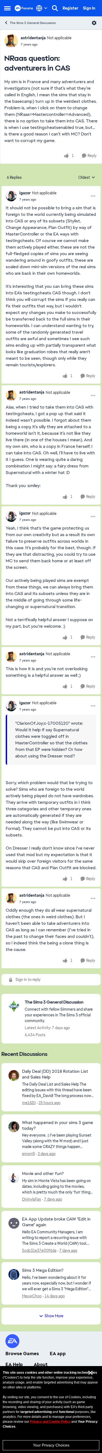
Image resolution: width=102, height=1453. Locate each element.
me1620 (29, 1102)
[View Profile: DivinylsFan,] (13, 1177)
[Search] (55, 8)
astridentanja (33, 37)
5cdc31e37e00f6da (39, 1250)
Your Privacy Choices (51, 1445)
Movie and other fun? (43, 1173)
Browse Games (22, 1354)
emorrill (28, 1153)
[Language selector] (42, 8)
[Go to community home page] (24, 8)
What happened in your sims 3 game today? (57, 1125)
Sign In (89, 8)
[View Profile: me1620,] (13, 1075)
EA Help (14, 1364)
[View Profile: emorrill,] (13, 1126)
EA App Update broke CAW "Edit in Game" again (56, 1222)
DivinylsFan (31, 1199)
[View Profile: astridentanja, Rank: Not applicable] (11, 41)
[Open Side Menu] (7, 8)
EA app (58, 1354)
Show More (54, 1315)
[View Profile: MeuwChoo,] (13, 1274)
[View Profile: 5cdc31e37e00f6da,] (13, 1223)
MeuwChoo (32, 1296)
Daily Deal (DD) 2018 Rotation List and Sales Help (55, 1074)
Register (70, 8)
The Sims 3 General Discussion (33, 23)
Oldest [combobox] (86, 177)
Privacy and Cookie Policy (50, 1422)
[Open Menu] (94, 23)
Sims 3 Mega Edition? (42, 1270)
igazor (25, 193)
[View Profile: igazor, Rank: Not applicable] (11, 196)
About (41, 1364)
